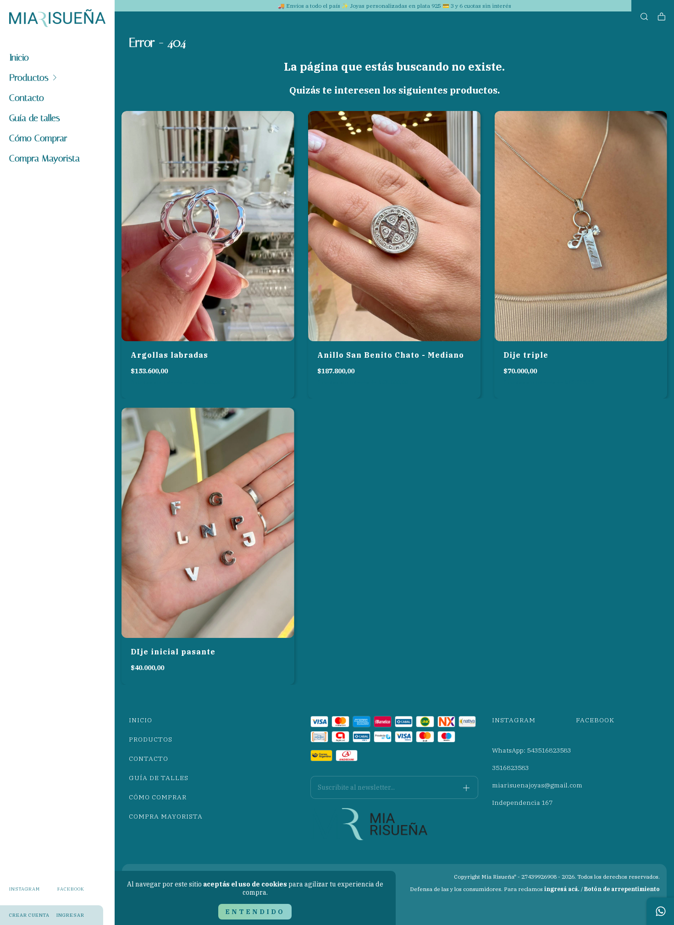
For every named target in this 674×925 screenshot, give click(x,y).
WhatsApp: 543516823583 (531, 750)
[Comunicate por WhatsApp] (660, 911)
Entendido (255, 912)
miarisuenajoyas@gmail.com (537, 785)
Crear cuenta (29, 915)
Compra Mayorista (44, 158)
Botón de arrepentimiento (622, 889)
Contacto (26, 97)
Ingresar (70, 915)
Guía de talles (34, 117)
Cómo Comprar (38, 138)
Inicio (19, 57)
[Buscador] (644, 16)
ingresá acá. (562, 889)
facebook (70, 889)
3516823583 (510, 768)
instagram (24, 889)
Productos (29, 77)
